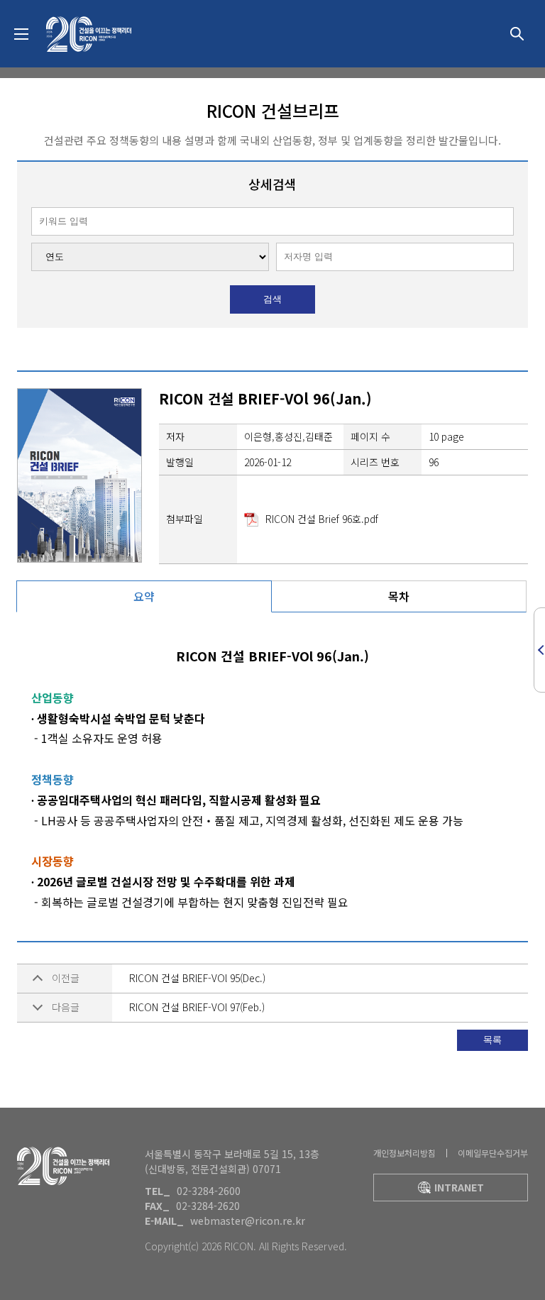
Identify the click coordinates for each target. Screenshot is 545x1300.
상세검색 (516, 34)
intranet (459, 1187)
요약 (144, 596)
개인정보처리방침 (404, 1153)
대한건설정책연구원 (88, 34)
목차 (398, 596)
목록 (492, 1039)
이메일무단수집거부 (493, 1153)
